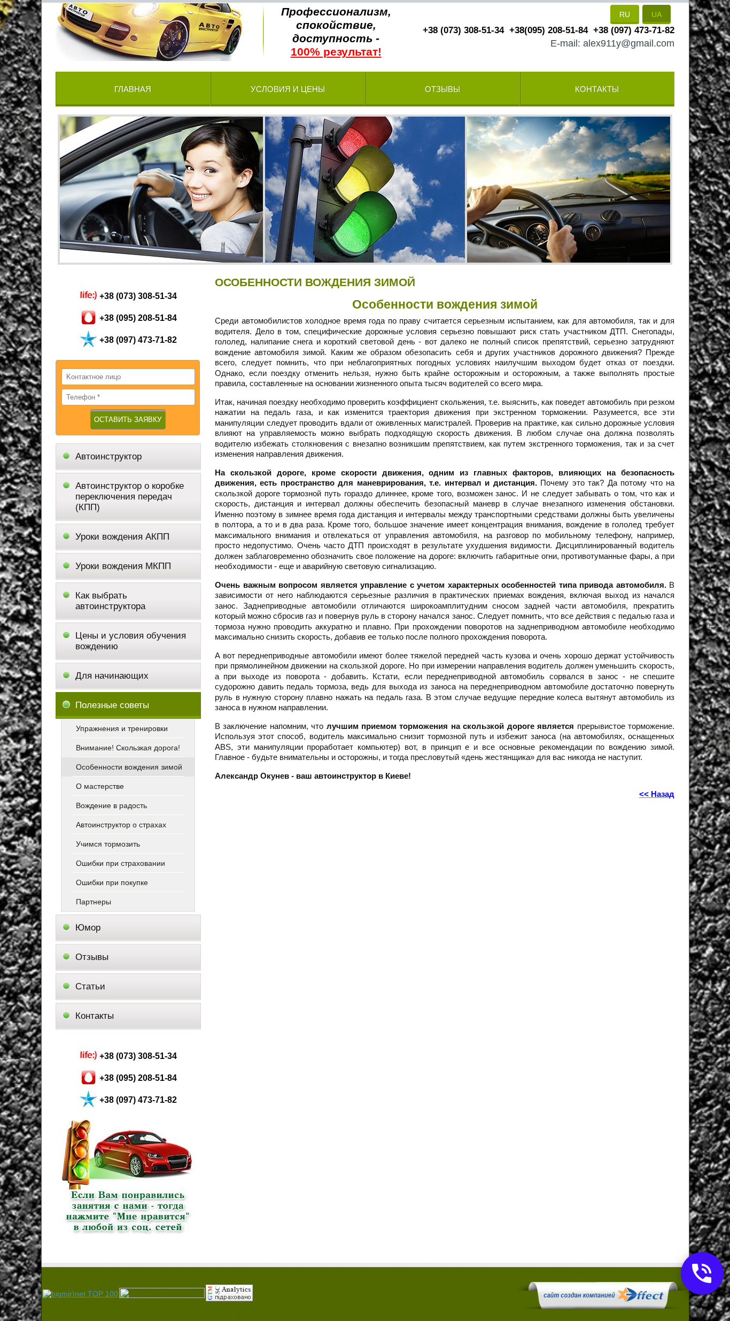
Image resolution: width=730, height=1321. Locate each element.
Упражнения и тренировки (122, 728)
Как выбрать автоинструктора (110, 600)
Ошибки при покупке (112, 882)
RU (624, 14)
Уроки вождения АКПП (122, 537)
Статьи (90, 986)
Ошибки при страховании (120, 863)
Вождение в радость (111, 805)
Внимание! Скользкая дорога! (128, 747)
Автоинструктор (108, 456)
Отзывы (442, 89)
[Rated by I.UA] (162, 1295)
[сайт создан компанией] (603, 1306)
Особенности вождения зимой (129, 767)
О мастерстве (100, 786)
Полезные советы (112, 705)
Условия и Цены (288, 89)
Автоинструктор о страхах (121, 824)
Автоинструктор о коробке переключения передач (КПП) (129, 496)
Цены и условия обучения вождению (130, 641)
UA (656, 14)
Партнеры (93, 901)
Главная (132, 89)
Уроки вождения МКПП (123, 566)
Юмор (87, 928)
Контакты (597, 89)
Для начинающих (112, 676)
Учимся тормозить (108, 844)
